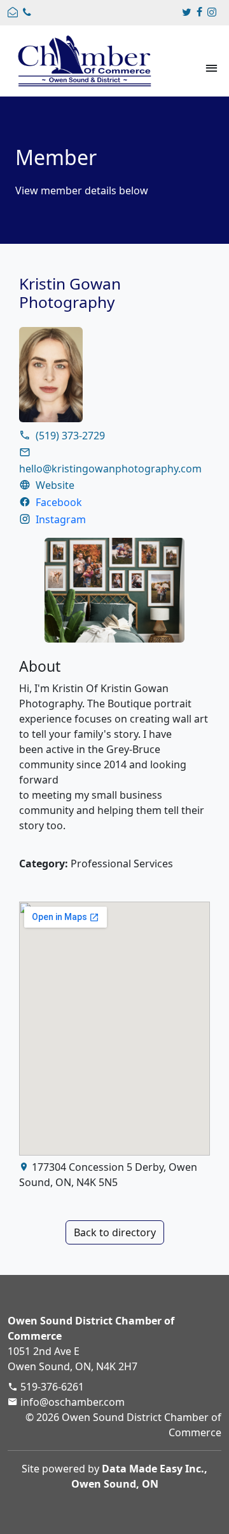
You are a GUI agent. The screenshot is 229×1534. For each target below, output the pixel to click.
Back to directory (115, 1232)
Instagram (61, 519)
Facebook (59, 502)
